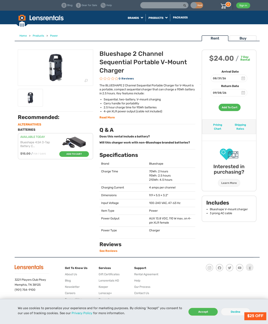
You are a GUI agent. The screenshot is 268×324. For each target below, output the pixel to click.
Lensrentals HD (109, 280)
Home (23, 35)
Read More (107, 117)
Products (38, 35)
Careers (70, 293)
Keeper (103, 287)
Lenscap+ (105, 293)
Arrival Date (230, 71)
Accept (203, 311)
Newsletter (72, 287)
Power (54, 35)
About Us (71, 274)
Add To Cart (229, 107)
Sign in (243, 5)
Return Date (230, 86)
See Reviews (108, 251)
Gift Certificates (109, 274)
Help (137, 280)
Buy (243, 38)
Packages (180, 17)
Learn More (229, 182)
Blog (68, 280)
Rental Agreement (146, 274)
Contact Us (141, 293)
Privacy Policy (82, 313)
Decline (235, 311)
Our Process (142, 287)
